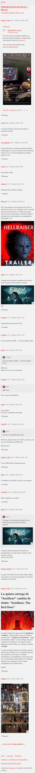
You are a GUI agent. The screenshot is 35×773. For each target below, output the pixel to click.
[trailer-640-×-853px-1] (17, 243)
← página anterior (6, 744)
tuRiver (3, 2)
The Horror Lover (14, 30)
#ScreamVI (21, 40)
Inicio (3, 756)
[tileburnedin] (17, 294)
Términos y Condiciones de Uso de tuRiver (14, 759)
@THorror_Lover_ (13, 32)
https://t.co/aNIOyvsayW (10, 47)
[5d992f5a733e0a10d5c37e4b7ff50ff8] (17, 620)
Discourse (12, 768)
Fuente (3, 667)
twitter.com (6, 26)
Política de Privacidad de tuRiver (11, 763)
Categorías (10, 756)
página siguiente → (18, 744)
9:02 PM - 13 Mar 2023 (10, 110)
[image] (15, 708)
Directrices (18, 756)
